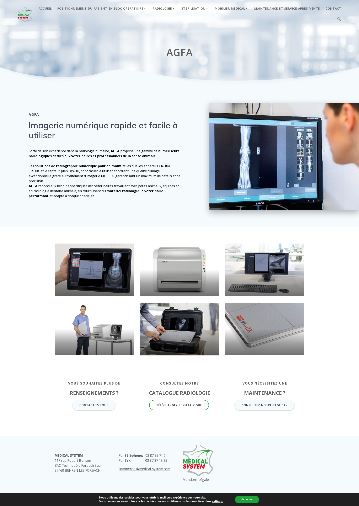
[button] (339, 20)
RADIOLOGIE (162, 8)
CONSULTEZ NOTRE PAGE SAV (265, 405)
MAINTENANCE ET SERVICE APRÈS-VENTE (287, 8)
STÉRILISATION (193, 8)
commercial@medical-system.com (144, 468)
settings (217, 501)
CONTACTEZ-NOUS (93, 405)
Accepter (247, 499)
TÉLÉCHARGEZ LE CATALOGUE (179, 405)
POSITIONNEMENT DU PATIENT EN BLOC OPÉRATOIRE (100, 8)
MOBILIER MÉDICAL (230, 8)
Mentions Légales (196, 479)
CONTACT (333, 8)
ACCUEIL (45, 8)
